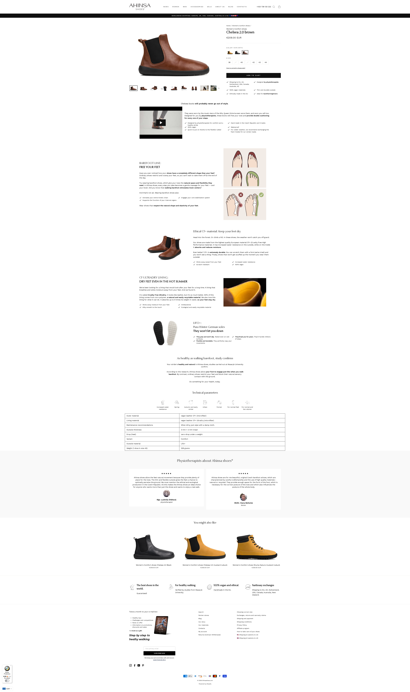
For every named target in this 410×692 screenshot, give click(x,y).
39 (235, 62)
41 (247, 62)
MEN (185, 6)
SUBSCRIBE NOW (159, 653)
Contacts (201, 628)
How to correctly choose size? (235, 68)
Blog (199, 618)
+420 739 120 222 (264, 7)
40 (242, 62)
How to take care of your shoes (248, 631)
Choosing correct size (244, 612)
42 (254, 62)
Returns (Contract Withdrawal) (209, 635)
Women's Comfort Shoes (241, 25)
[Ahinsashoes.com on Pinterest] (143, 665)
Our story (201, 622)
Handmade (218, 590)
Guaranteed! (142, 593)
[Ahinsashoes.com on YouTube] (139, 665)
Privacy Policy (242, 625)
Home (228, 25)
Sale (209, 6)
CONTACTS (242, 6)
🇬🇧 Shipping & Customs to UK (247, 638)
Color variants (234, 48)
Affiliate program (243, 628)
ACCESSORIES (197, 6)
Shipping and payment (245, 618)
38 (229, 62)
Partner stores (203, 615)
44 (266, 62)
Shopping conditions (244, 622)
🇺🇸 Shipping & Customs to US (247, 635)
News (166, 6)
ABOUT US (220, 6)
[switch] (7, 680)
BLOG (230, 6)
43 (260, 62)
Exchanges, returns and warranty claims (251, 615)
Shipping (255, 590)
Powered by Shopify (205, 684)
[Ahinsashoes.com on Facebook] (134, 665)
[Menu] (11, 666)
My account (202, 631)
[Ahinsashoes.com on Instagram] (130, 665)
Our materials (203, 625)
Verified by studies (182, 590)
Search (201, 612)
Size (228, 58)
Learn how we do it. (159, 660)
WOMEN (175, 6)
